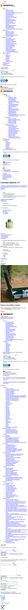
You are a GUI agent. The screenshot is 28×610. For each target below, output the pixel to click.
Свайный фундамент (10, 19)
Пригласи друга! (6, 164)
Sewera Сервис (10, 124)
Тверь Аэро (8, 422)
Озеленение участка (10, 465)
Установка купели (10, 27)
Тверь (7, 420)
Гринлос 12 (13, 186)
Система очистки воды (11, 20)
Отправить (3, 589)
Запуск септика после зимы (12, 504)
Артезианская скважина (11, 445)
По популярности (7, 210)
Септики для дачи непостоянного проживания (16, 395)
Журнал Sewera (9, 61)
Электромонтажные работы (12, 51)
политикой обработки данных (16, 553)
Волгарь (7, 407)
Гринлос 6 (25, 185)
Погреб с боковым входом (11, 470)
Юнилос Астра (9, 403)
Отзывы (7, 56)
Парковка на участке (10, 459)
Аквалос (8, 401)
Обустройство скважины (11, 17)
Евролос (7, 416)
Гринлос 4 (15, 185)
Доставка (8, 58)
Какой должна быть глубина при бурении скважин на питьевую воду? (15, 522)
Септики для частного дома (12, 399)
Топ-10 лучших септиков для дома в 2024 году (16, 508)
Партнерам (8, 55)
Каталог (5, 94)
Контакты (5, 64)
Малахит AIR (9, 419)
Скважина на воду (10, 16)
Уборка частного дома (11, 49)
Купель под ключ (9, 483)
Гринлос (7, 409)
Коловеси (8, 414)
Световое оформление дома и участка (14, 12)
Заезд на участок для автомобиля (13, 457)
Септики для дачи (10, 394)
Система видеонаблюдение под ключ (14, 477)
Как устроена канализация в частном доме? (15, 502)
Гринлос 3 (10, 185)
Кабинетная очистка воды (11, 430)
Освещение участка (10, 458)
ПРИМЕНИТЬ (4, 258)
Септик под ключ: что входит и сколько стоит (16, 501)
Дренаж (7, 24)
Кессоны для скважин (10, 451)
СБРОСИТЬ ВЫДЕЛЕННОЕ (7, 199)
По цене (5, 211)
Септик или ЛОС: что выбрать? (13, 500)
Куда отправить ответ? (6, 587)
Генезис (7, 408)
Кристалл (8, 415)
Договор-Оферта (21, 381)
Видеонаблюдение (10, 26)
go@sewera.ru (6, 375)
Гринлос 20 (23, 186)
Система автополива (10, 45)
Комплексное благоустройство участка (14, 453)
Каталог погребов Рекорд (11, 473)
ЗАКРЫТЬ (3, 605)
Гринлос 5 (20, 185)
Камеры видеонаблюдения (12, 35)
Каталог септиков (10, 31)
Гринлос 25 (3, 188)
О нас (7, 54)
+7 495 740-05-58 (4, 67)
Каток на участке (9, 11)
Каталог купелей (9, 36)
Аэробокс (8, 405)
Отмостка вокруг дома (13, 110)
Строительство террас (10, 23)
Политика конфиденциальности (10, 381)
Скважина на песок (10, 446)
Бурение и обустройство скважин (13, 523)
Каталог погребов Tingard (11, 472)
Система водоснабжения (11, 43)
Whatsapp (4, 588)
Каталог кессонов (10, 33)
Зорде (7, 426)
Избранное (6, 63)
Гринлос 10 (8, 186)
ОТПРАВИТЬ (3, 552)
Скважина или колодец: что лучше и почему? (16, 525)
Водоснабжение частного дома (12, 437)
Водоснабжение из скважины (12, 439)
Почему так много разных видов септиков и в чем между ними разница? (16, 507)
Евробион (8, 412)
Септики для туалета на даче (12, 398)
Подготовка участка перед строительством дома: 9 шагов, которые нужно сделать (16, 530)
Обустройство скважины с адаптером (14, 449)
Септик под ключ (9, 10)
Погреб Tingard (9, 469)
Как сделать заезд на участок (12, 540)
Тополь (7, 424)
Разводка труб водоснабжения (12, 441)
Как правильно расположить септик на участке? (16, 509)
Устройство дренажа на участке (13, 460)
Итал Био (8, 413)
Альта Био (8, 402)
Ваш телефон (3, 585)
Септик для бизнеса (10, 391)
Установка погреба (10, 13)
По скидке (5, 213)
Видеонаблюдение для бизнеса (12, 479)
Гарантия (8, 348)
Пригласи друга (6, 65)
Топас (7, 423)
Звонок (15, 588)
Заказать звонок (7, 170)
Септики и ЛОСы (10, 40)
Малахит (8, 417)
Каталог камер (9, 480)
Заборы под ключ (9, 456)
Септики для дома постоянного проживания (16, 396)
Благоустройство (9, 21)
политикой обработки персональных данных (11, 593)
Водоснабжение (9, 14)
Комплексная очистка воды (12, 431)
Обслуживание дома (10, 38)
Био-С (7, 406)
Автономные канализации (12, 427)
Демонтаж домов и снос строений (13, 455)
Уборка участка (9, 48)
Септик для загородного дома (12, 389)
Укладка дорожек (9, 464)
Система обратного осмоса (12, 432)
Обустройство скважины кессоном (13, 450)
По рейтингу (6, 212)
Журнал (7, 351)
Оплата (7, 59)
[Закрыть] (14, 6)
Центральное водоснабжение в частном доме (16, 442)
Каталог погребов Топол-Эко (12, 474)
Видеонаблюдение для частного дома (14, 478)
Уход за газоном (9, 47)
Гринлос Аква (5, 185)
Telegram (10, 588)
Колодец (8, 18)
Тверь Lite (8, 421)
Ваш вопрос (3, 583)
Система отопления (10, 44)
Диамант (8, 410)
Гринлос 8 (3, 186)
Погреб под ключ (9, 467)
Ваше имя (3, 584)
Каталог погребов (10, 32)
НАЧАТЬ (3, 311)
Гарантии (8, 60)
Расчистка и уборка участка (12, 462)
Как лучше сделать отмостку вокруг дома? (15, 539)
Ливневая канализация (11, 25)
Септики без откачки (10, 393)
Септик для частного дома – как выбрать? (15, 505)
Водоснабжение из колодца (12, 438)
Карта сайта (5, 383)
